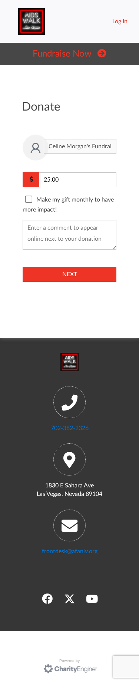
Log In (120, 21)
